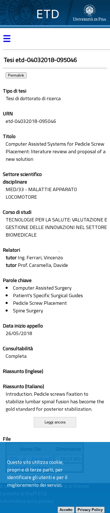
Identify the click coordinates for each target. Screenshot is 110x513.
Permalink (16, 75)
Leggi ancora (55, 422)
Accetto (66, 510)
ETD (48, 14)
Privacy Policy (90, 510)
